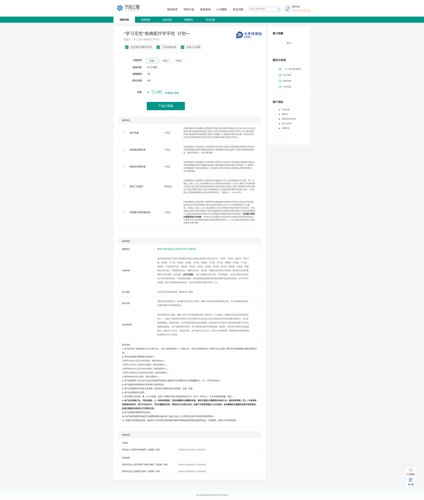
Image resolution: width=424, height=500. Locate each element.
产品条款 (286, 109)
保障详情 (124, 19)
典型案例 (145, 19)
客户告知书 (183, 249)
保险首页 (172, 9)
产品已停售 (165, 106)
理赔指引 (188, 19)
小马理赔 (221, 9)
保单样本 (192, 249)
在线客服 (411, 474)
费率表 (160, 249)
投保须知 (167, 19)
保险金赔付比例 (171, 249)
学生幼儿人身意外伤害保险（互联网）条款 (141, 449)
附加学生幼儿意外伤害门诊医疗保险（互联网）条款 (145, 464)
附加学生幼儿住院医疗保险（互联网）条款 (141, 471)
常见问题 (238, 9)
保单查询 (205, 9)
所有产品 (189, 9)
